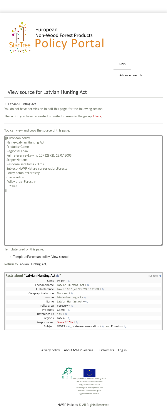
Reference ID (45, 314)
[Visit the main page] (62, 37)
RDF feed (153, 275)
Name (50, 301)
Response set (45, 322)
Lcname (49, 297)
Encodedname (44, 285)
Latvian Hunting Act (22, 104)
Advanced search (130, 75)
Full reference (45, 289)
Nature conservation (85, 326)
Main (122, 64)
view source (60, 257)
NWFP (61, 326)
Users (97, 116)
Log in (122, 350)
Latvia (61, 318)
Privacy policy (50, 350)
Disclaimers (105, 350)
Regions (48, 318)
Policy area (47, 305)
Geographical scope (41, 293)
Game (61, 310)
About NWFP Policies (78, 350)
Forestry (62, 305)
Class (50, 281)
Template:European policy (31, 257)
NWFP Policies (68, 405)
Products (48, 310)
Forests (116, 326)
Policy (61, 281)
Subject (49, 326)
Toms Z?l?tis (65, 322)
